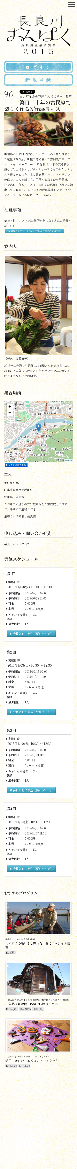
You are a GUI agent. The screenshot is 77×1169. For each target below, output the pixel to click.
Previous (9, 130)
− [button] (9, 412)
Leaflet (68, 460)
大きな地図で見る (16, 464)
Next (68, 130)
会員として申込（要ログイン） (32, 634)
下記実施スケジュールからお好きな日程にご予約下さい (34, 231)
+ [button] (9, 406)
